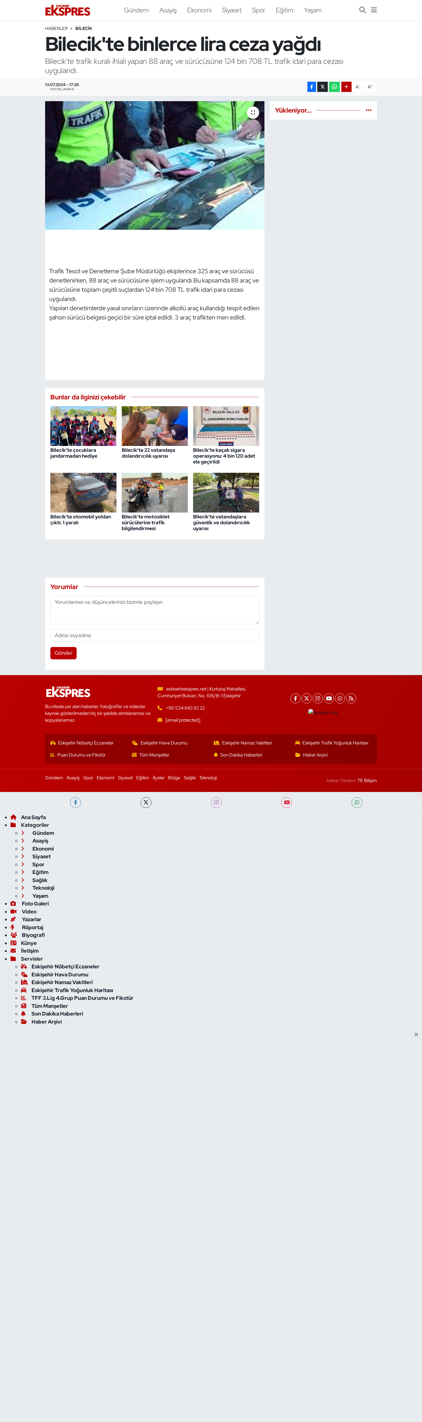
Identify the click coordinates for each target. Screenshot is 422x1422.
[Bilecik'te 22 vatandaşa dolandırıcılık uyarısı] (155, 425)
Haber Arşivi (315, 755)
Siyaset (232, 10)
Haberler (56, 28)
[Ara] (362, 10)
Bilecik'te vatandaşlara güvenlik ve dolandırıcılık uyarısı (221, 522)
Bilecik (83, 28)
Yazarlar (31, 919)
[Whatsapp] (340, 698)
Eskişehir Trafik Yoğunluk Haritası (335, 743)
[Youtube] (329, 698)
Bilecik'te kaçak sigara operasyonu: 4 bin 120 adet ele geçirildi (224, 456)
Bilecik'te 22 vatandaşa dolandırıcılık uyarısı (148, 453)
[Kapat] (418, 1035)
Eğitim (284, 10)
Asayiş (168, 10)
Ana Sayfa (33, 817)
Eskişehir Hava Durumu (164, 743)
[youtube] (286, 802)
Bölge (174, 778)
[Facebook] (295, 698)
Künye (29, 943)
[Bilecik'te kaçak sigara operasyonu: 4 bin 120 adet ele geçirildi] (226, 425)
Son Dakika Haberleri (241, 755)
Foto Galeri (35, 903)
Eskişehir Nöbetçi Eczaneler (86, 743)
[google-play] (323, 712)
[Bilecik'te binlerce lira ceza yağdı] (155, 165)
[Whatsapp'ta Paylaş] (334, 87)
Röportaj (32, 927)
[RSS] (351, 698)
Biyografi (33, 935)
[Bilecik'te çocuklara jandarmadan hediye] (83, 425)
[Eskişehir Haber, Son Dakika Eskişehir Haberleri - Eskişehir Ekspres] (68, 10)
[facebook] (75, 802)
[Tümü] (369, 110)
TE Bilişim (367, 780)
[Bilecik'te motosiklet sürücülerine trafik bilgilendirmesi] (155, 491)
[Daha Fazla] (346, 87)
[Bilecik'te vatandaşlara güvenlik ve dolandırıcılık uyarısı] (226, 491)
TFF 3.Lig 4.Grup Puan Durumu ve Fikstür (82, 998)
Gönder (64, 652)
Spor (258, 10)
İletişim (30, 950)
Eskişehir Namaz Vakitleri (247, 743)
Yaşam (313, 10)
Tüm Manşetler (154, 755)
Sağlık (190, 778)
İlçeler (159, 778)
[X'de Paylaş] (322, 87)
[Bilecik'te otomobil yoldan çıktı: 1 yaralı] (83, 491)
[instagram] (216, 802)
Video (28, 911)
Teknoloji (208, 778)
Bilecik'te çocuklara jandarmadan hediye (73, 453)
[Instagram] (318, 698)
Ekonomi (199, 10)
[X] (307, 698)
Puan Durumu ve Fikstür (81, 755)
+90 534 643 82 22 (185, 708)
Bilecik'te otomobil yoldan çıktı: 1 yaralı (80, 519)
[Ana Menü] (374, 10)
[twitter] (146, 802)
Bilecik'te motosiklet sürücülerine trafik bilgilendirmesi (146, 522)
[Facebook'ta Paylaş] (311, 87)
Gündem (136, 10)
